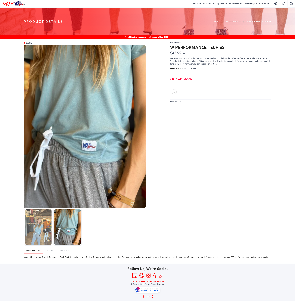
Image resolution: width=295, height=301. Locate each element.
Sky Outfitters (233, 21)
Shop (216, 21)
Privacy (142, 281)
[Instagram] (148, 275)
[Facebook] (134, 275)
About (196, 4)
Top (148, 296)
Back (28, 43)
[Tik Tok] (161, 275)
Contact (263, 4)
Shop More (234, 4)
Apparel (221, 4)
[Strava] (155, 275)
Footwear (207, 4)
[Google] (141, 275)
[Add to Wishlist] (174, 91)
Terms (134, 281)
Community (249, 4)
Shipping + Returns (155, 281)
